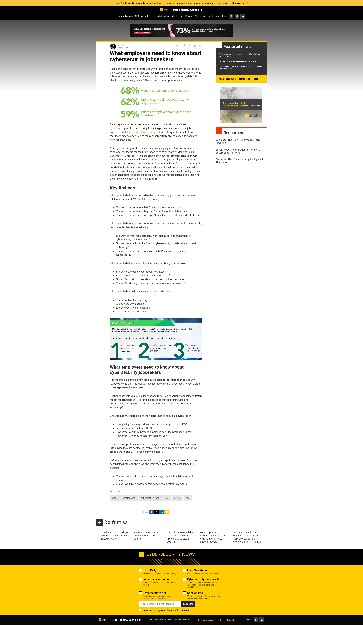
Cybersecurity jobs (155, 593)
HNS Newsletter (197, 570)
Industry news (177, 16)
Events (211, 16)
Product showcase (161, 16)
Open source (195, 593)
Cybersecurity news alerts (203, 579)
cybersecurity (129, 498)
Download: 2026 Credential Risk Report (238, 79)
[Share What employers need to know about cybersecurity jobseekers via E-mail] (199, 45)
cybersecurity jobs (150, 498)
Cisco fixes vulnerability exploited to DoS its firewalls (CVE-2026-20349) (180, 537)
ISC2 (166, 498)
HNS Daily (149, 570)
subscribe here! (239, 3)
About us (223, 620)
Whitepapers (200, 16)
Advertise (232, 620)
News (121, 16)
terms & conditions (179, 610)
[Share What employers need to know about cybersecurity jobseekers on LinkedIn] (194, 45)
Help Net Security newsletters (131, 3)
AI (142, 16)
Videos (148, 16)
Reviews (189, 16)
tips (187, 498)
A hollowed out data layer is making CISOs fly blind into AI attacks (115, 535)
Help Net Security (124, 45)
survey (177, 498)
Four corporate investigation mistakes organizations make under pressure (213, 537)
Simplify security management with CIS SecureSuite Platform (238, 151)
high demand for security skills (144, 132)
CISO (137, 16)
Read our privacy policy (207, 620)
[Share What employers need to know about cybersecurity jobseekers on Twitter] (189, 45)
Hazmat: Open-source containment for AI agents (238, 61)
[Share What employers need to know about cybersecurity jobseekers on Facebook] (184, 45)
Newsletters (221, 16)
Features (129, 16)
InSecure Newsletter (156, 579)
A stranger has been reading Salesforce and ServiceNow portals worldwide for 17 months (247, 537)
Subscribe (188, 604)
